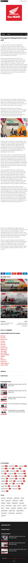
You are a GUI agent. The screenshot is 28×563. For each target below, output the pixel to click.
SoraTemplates (10, 558)
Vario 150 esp (13, 471)
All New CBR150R (5, 354)
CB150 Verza (4, 349)
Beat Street (4, 339)
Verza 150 (3, 491)
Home (3, 34)
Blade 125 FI (11, 478)
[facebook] (20, 1)
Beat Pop (3, 337)
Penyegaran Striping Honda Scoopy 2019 (12, 288)
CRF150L (3, 356)
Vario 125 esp (10, 473)
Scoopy (3, 341)
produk (2, 466)
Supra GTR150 (4, 365)
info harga (3, 471)
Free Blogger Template (21, 558)
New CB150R (4, 353)
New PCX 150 (4, 348)
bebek (21, 471)
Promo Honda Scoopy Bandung (10, 302)
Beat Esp (3, 336)
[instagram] (22, 1)
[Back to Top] (14, 561)
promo (3, 293)
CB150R (20, 478)
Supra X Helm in (5, 363)
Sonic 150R (3, 351)
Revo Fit (3, 483)
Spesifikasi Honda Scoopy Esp (9, 315)
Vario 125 (3, 344)
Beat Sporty (21, 476)
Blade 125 (3, 360)
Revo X (10, 483)
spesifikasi (21, 466)
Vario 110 (3, 343)
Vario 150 (3, 346)
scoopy (8, 42)
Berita (4, 42)
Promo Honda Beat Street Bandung (17, 404)
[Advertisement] (14, 21)
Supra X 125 (4, 361)
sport (2, 473)
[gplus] (26, 1)
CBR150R (3, 481)
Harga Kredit (11, 466)
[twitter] (24, 1)
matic (17, 468)
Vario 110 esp (15, 488)
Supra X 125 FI (14, 486)
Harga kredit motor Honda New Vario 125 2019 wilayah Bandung (16, 411)
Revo (2, 358)
